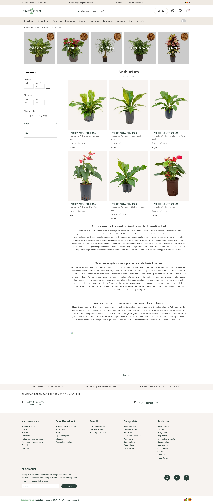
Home (26, 27)
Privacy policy (62, 429)
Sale (26, 269)
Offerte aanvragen (97, 426)
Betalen (25, 432)
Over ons (26, 448)
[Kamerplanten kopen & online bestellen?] (32, 11)
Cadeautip (29, 164)
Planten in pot (31, 297)
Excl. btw (188, 21)
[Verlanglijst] (180, 11)
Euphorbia (30, 194)
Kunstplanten (31, 258)
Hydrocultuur (36, 27)
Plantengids (30, 252)
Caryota (29, 233)
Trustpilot (39, 499)
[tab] (39, 440)
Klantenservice (28, 426)
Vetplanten (162, 435)
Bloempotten (30, 153)
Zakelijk (28, 263)
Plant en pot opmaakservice (34, 442)
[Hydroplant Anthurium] (87, 105)
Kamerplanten (31, 142)
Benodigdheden (31, 248)
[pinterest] (186, 478)
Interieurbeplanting (98, 429)
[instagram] (167, 478)
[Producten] (173, 11)
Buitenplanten (31, 286)
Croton (29, 189)
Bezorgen (26, 435)
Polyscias (30, 205)
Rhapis (29, 208)
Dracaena (30, 192)
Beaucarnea (31, 183)
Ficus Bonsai (162, 457)
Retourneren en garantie (32, 438)
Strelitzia (30, 219)
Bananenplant (163, 442)
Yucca (29, 222)
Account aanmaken (64, 442)
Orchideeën (162, 448)
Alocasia (30, 230)
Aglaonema (31, 178)
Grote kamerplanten (132, 435)
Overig (29, 227)
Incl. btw (178, 21)
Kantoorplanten (32, 159)
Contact (25, 429)
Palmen (160, 429)
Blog (58, 432)
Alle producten (163, 426)
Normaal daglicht (39, 116)
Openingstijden (62, 435)
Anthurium (56, 27)
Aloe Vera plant (164, 445)
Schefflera (30, 214)
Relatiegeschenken (98, 432)
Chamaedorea (32, 186)
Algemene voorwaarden (66, 426)
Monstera (30, 239)
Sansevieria (31, 211)
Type (27, 242)
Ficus (29, 197)
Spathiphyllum (32, 217)
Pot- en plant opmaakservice (82, 2)
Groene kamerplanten (166, 438)
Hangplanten (163, 432)
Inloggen (59, 438)
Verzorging (30, 147)
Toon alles (29, 245)
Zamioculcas (31, 225)
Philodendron (32, 203)
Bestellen (26, 445)
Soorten (46, 27)
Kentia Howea (32, 200)
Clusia (29, 236)
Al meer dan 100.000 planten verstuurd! (133, 2)
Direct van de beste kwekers (35, 2)
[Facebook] (177, 478)
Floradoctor (31, 291)
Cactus (160, 451)
